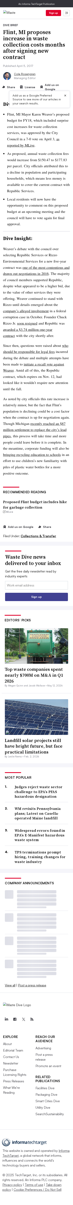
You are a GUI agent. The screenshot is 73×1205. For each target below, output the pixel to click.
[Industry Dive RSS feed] (32, 1019)
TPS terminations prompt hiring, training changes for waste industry (40, 857)
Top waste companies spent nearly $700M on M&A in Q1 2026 (34, 675)
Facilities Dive (45, 1088)
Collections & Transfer (38, 536)
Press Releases (13, 1081)
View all (10, 985)
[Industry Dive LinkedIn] (6, 1019)
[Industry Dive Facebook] (15, 1019)
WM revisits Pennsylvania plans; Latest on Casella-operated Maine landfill (38, 813)
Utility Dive (42, 1107)
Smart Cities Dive (47, 1101)
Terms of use (34, 1185)
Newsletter (10, 1063)
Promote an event (48, 1066)
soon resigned (27, 323)
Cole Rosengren (24, 74)
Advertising (43, 1048)
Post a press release (32, 985)
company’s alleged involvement (26, 310)
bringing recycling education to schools (32, 454)
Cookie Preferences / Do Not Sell (37, 1190)
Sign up (53, 12)
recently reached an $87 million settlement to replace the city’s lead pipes (35, 429)
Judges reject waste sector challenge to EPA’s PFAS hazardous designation (39, 792)
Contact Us (11, 1057)
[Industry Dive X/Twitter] (23, 1019)
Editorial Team (13, 1050)
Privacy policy (12, 1185)
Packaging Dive (46, 1094)
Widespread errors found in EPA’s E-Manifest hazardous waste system (40, 835)
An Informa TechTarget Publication (36, 3)
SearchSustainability (49, 1114)
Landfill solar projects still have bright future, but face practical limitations (33, 746)
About (7, 1044)
